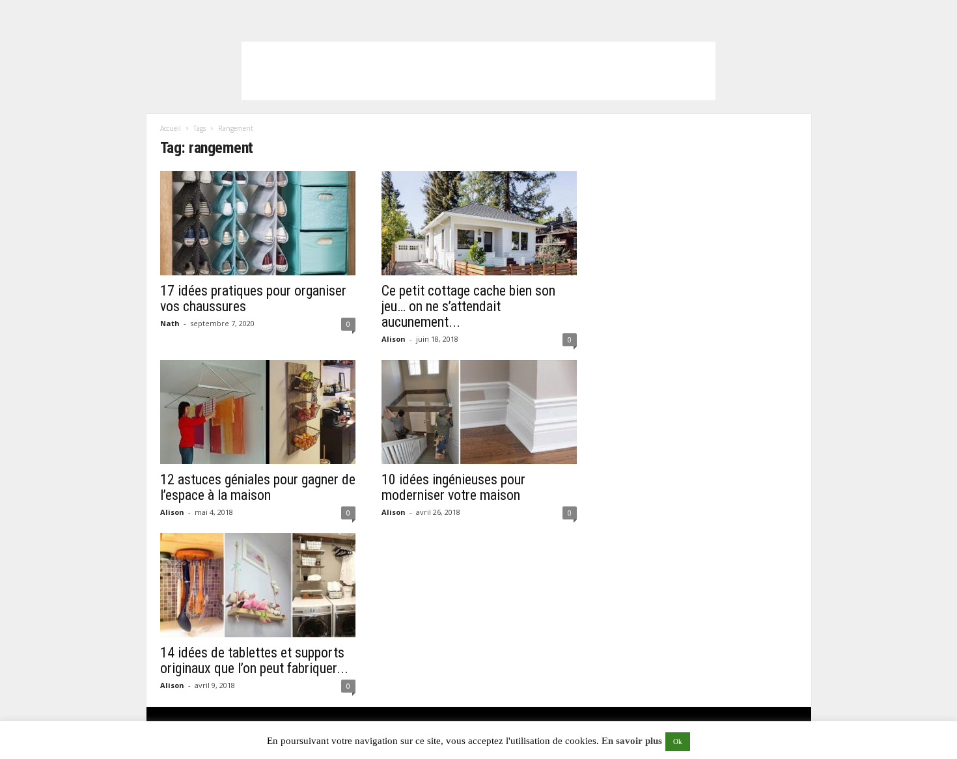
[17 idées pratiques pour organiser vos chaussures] (257, 223)
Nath (170, 323)
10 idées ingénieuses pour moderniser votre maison (453, 487)
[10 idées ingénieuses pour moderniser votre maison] (479, 412)
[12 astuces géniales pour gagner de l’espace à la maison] (257, 412)
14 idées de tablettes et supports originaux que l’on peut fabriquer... (254, 660)
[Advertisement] (478, 71)
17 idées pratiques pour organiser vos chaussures (253, 298)
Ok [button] (677, 741)
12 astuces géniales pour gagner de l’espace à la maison (257, 487)
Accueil (170, 128)
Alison (393, 339)
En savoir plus (632, 741)
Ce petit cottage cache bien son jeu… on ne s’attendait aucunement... (468, 306)
